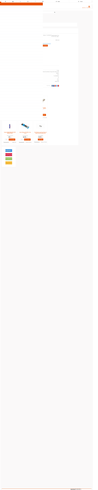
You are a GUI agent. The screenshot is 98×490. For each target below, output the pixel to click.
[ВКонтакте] (52, 85)
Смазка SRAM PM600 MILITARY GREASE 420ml (10, 133)
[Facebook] (53, 86)
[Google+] (55, 86)
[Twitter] (56, 85)
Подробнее (41, 139)
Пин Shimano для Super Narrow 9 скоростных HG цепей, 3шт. (40, 133)
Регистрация (88, 7)
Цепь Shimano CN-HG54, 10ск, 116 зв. (25, 133)
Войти (85, 7)
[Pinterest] (58, 85)
